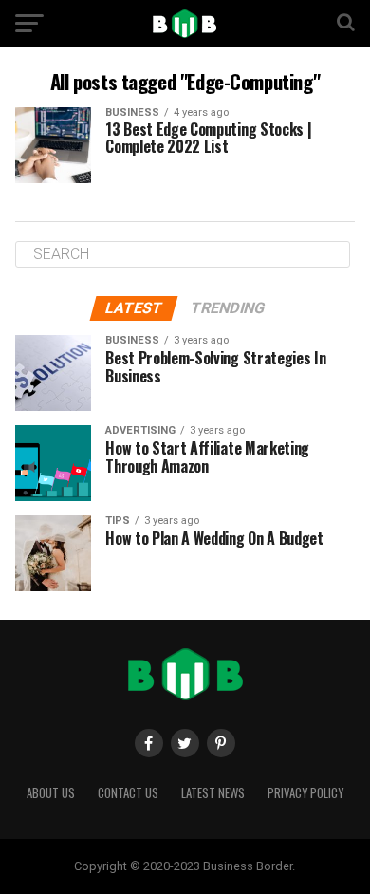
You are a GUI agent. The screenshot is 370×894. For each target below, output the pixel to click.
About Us (51, 793)
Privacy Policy (305, 793)
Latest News (213, 793)
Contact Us (128, 793)
